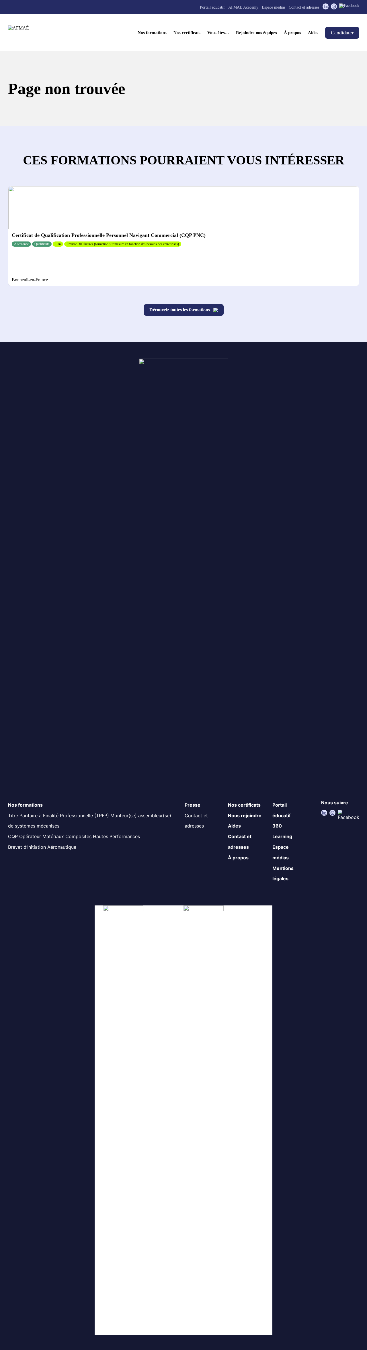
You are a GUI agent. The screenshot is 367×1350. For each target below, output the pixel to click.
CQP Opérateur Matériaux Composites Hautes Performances (74, 836)
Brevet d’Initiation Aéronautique (42, 847)
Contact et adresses (304, 7)
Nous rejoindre (244, 815)
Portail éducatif (212, 7)
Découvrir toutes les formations (179, 309)
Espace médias (273, 7)
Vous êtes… (218, 32)
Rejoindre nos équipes (256, 32)
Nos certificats (186, 32)
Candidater (342, 33)
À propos (292, 32)
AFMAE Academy (243, 7)
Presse (192, 805)
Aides (313, 32)
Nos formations (152, 32)
